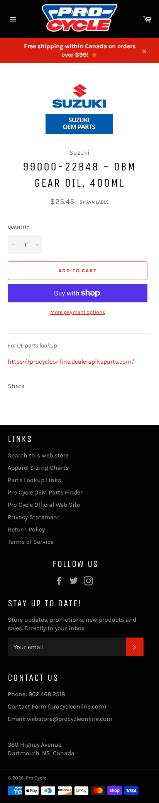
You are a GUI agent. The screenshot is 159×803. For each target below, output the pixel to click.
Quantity (18, 227)
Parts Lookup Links (34, 480)
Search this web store (38, 455)
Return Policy (26, 529)
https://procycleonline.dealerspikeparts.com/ (71, 361)
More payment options (77, 312)
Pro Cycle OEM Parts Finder (45, 492)
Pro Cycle (36, 778)
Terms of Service (31, 541)
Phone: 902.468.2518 (36, 694)
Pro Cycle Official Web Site (44, 504)
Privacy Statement (33, 517)
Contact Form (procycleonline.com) (57, 706)
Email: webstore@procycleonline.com (60, 718)
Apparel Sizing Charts (38, 467)
